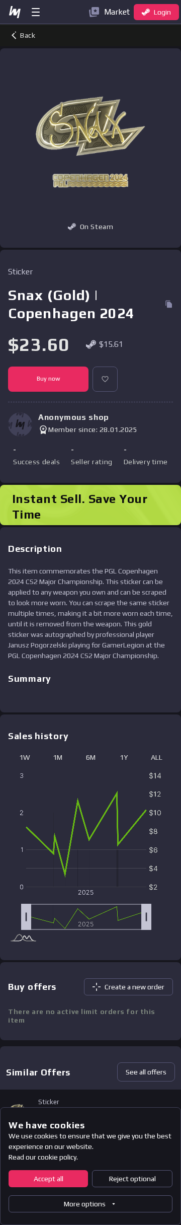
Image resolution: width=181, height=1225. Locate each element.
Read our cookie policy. (43, 1157)
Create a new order (134, 987)
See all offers (146, 1072)
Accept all (48, 1179)
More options (85, 1204)
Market (117, 12)
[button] (105, 379)
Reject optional (132, 1179)
